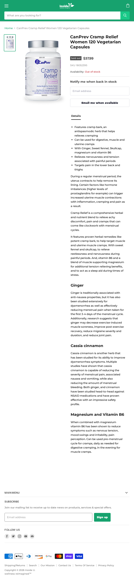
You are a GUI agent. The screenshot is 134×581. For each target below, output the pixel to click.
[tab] (77, 116)
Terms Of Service (84, 565)
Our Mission (48, 565)
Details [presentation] (76, 116)
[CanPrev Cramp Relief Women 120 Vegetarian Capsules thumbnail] (9, 43)
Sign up (102, 517)
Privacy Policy (106, 565)
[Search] (125, 15)
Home (9, 28)
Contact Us (64, 565)
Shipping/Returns (15, 565)
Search (33, 565)
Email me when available (99, 102)
